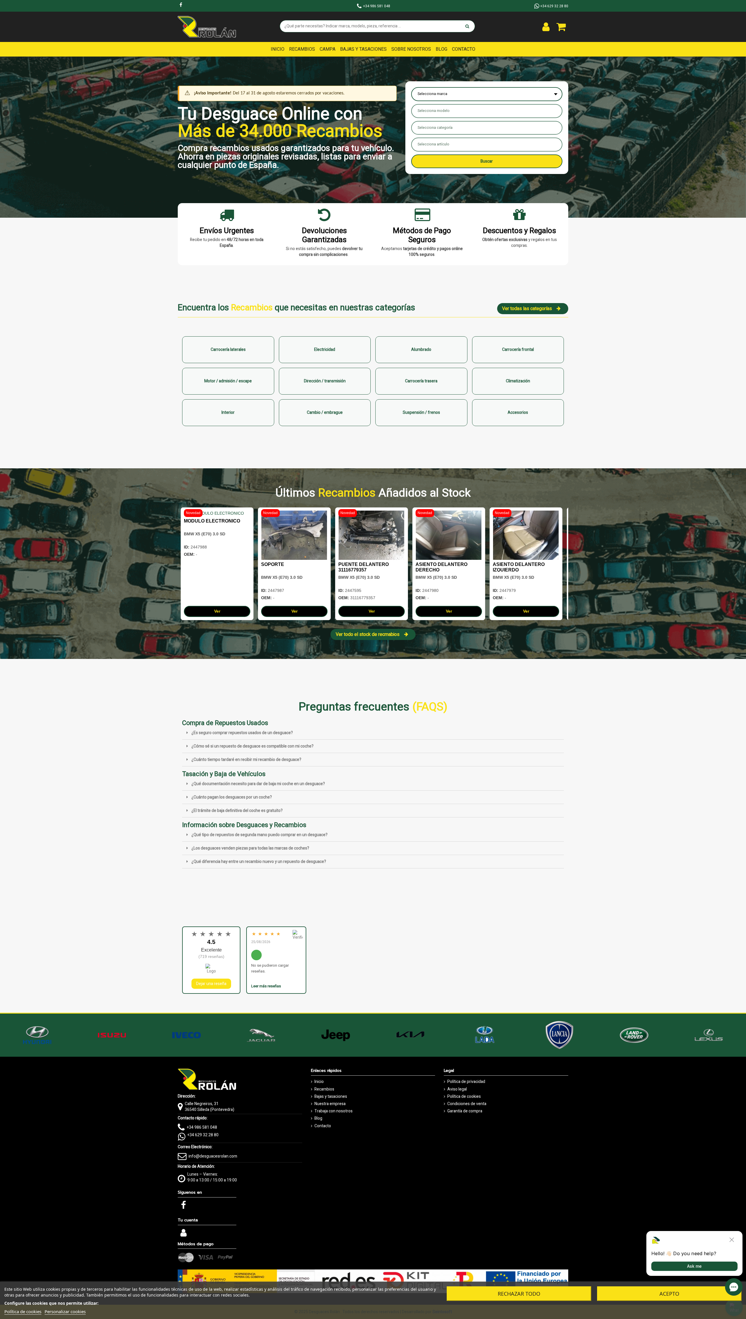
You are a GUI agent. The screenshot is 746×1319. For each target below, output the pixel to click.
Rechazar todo (519, 1293)
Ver (217, 611)
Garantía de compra (464, 1111)
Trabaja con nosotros (333, 1111)
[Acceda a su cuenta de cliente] (546, 27)
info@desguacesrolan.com (213, 1156)
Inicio (319, 1082)
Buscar (487, 161)
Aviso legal (457, 1089)
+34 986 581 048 (202, 1127)
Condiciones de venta (466, 1104)
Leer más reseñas (266, 986)
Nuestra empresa (330, 1104)
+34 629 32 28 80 (203, 1135)
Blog (318, 1118)
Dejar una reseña (211, 984)
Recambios (324, 1089)
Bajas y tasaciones (330, 1097)
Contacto (322, 1126)
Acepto (669, 1293)
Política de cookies (464, 1097)
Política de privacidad (466, 1082)
